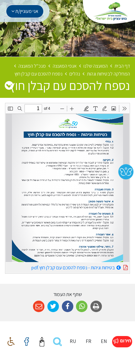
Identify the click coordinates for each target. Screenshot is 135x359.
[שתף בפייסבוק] (67, 306)
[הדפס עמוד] (96, 306)
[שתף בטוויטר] (53, 306)
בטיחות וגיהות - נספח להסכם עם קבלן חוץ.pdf (60, 266)
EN (104, 341)
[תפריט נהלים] (9, 85)
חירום (125, 340)
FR (88, 341)
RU (73, 341)
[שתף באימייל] (39, 306)
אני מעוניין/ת (26, 11)
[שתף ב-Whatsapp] (82, 306)
